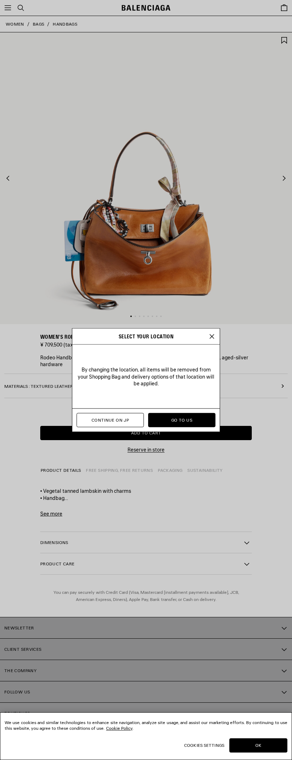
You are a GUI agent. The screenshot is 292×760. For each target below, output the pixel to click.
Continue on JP (110, 420)
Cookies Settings (204, 745)
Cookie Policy (119, 728)
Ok (258, 745)
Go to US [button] (181, 420)
